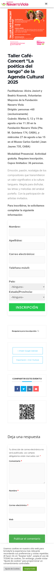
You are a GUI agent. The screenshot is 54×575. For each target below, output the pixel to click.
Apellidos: (15, 240)
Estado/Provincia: (21, 291)
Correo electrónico (18, 505)
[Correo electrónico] (36, 389)
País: (12, 281)
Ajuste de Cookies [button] (12, 568)
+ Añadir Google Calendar (27, 351)
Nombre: (14, 226)
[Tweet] (23, 389)
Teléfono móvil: (19, 267)
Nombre (14, 490)
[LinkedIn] (30, 389)
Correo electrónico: (22, 254)
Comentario (15, 461)
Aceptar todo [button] (29, 568)
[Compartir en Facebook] (17, 389)
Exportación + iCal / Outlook (27, 360)
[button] (46, 3)
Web (11, 519)
